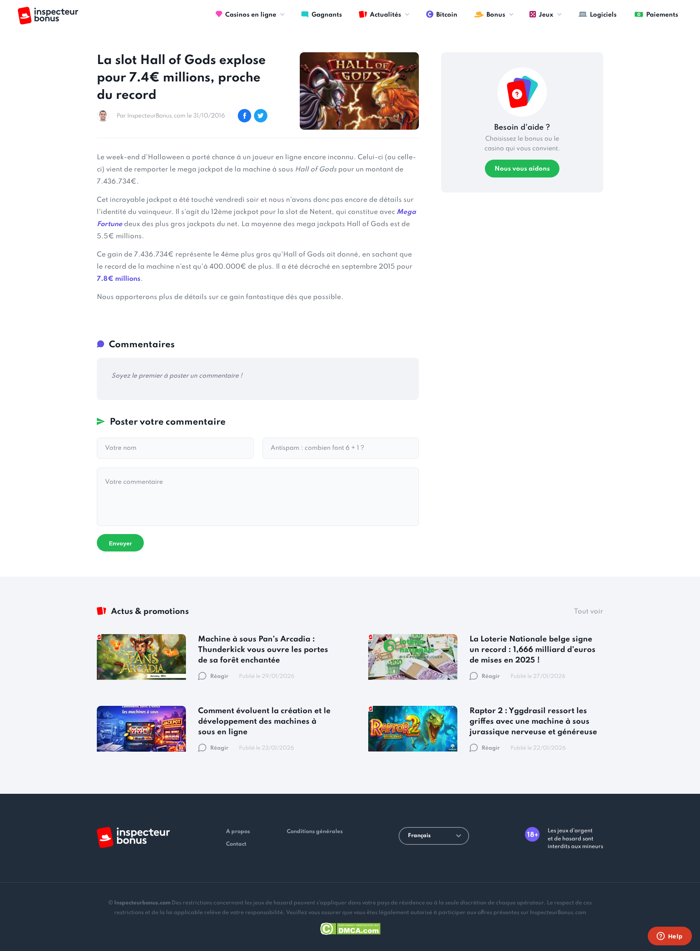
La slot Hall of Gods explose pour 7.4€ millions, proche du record (181, 78)
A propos (238, 831)
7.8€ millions (119, 279)
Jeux (546, 15)
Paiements (662, 15)
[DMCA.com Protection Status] (350, 927)
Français (419, 835)
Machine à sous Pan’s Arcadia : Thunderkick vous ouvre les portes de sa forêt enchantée (263, 649)
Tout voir (588, 611)
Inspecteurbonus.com (142, 903)
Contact (236, 844)
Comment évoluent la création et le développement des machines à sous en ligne (264, 721)
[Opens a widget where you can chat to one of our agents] (669, 937)
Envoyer (120, 543)
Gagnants (327, 15)
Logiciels (603, 15)
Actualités (385, 15)
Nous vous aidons (522, 169)
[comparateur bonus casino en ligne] (48, 15)
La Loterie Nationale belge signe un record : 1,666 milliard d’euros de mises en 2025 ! (532, 649)
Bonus (496, 15)
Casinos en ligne (250, 15)
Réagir (219, 676)
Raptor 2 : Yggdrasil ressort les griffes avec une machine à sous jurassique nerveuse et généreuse (533, 721)
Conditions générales (315, 831)
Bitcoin (446, 15)
